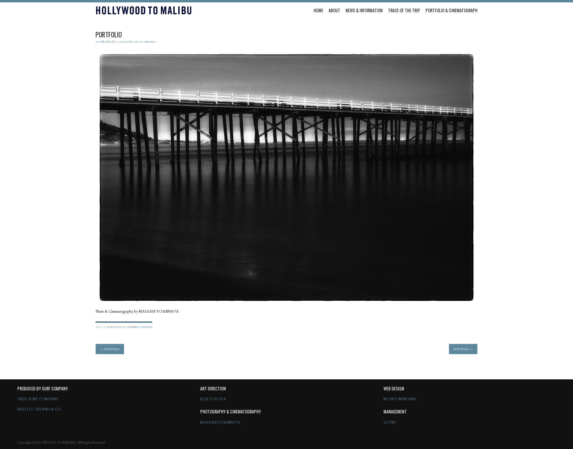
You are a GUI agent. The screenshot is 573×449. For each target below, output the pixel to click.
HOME (318, 10)
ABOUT (334, 10)
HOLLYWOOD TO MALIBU (137, 42)
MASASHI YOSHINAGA (220, 422)
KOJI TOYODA (213, 399)
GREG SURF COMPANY (37, 399)
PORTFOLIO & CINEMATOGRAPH (452, 10)
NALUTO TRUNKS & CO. (39, 409)
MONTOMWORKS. (400, 399)
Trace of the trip (404, 10)
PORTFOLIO (109, 349)
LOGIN (389, 422)
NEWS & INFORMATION (364, 10)
